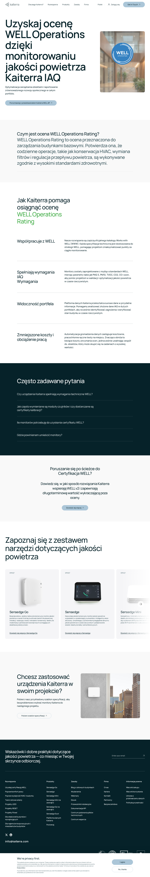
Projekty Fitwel (11, 812)
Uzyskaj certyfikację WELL (15, 787)
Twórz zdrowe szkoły (13, 800)
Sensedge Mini (52, 796)
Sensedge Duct (52, 813)
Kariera (107, 791)
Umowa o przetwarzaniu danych (135, 797)
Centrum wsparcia (78, 819)
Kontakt (107, 796)
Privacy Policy (21, 868)
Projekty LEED (10, 804)
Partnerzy (108, 800)
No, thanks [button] (122, 869)
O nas (106, 787)
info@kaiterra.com (16, 841)
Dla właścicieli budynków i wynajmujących (15, 818)
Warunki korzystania (134, 791)
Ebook (73, 800)
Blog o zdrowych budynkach (82, 787)
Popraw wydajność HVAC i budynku (19, 796)
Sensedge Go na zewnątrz (53, 808)
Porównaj (50, 824)
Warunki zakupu (132, 787)
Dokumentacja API (78, 808)
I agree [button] (122, 862)
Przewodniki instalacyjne (81, 804)
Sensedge (50, 791)
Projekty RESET (11, 808)
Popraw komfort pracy (14, 791)
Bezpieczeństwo (110, 804)
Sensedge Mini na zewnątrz (53, 801)
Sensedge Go (51, 787)
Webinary (75, 796)
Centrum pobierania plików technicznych (82, 813)
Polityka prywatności (134, 802)
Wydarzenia (76, 791)
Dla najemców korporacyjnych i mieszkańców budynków (17, 824)
